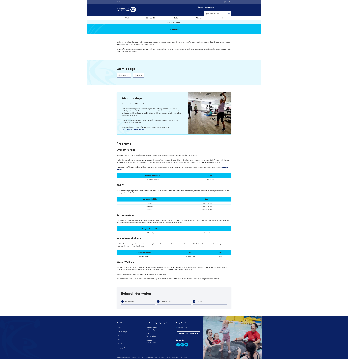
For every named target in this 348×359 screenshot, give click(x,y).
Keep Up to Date (182, 323)
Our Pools (200, 301)
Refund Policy (149, 357)
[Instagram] (182, 345)
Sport (221, 18)
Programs (140, 75)
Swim (176, 18)
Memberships (151, 18)
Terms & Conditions (159, 357)
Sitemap (134, 357)
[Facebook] (178, 345)
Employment (211, 2)
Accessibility (220, 2)
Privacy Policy (141, 357)
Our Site (120, 323)
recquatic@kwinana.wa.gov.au (133, 129)
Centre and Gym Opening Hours (158, 323)
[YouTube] (186, 345)
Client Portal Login (206, 7)
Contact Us (228, 2)
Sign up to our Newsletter (188, 333)
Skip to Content (121, 2)
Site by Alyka (184, 357)
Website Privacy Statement (172, 357)
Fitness (198, 18)
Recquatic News (183, 327)
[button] (229, 13)
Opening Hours (166, 301)
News (204, 2)
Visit (127, 18)
